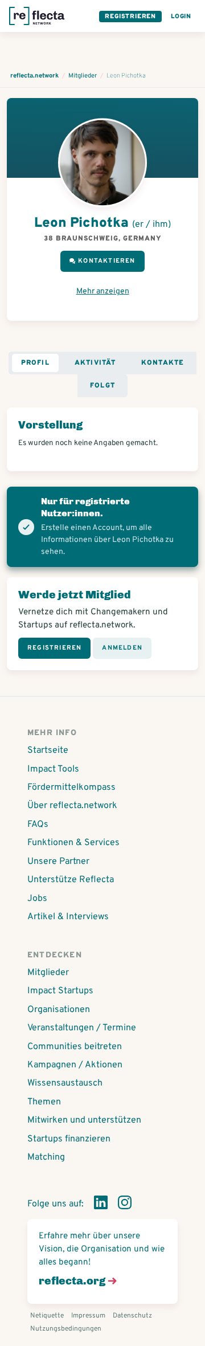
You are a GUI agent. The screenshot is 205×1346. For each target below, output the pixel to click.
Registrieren (130, 17)
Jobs (37, 898)
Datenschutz (132, 1315)
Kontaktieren (106, 261)
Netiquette (47, 1315)
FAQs (37, 824)
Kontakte (162, 363)
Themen (44, 1102)
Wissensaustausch (64, 1083)
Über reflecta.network (72, 805)
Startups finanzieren (68, 1139)
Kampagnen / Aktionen (74, 1065)
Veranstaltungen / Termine (81, 1028)
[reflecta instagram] (125, 1205)
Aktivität (95, 363)
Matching (46, 1157)
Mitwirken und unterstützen (84, 1120)
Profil (35, 363)
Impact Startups (60, 991)
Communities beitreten (74, 1047)
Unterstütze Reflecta (70, 880)
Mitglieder (48, 972)
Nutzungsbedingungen (65, 1328)
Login (181, 16)
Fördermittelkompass (71, 787)
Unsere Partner (58, 861)
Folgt (102, 385)
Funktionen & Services (73, 843)
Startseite (47, 750)
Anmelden (122, 648)
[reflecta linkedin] (101, 1205)
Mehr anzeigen (102, 291)
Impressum (88, 1315)
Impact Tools (53, 769)
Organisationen (58, 1009)
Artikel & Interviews (68, 917)
